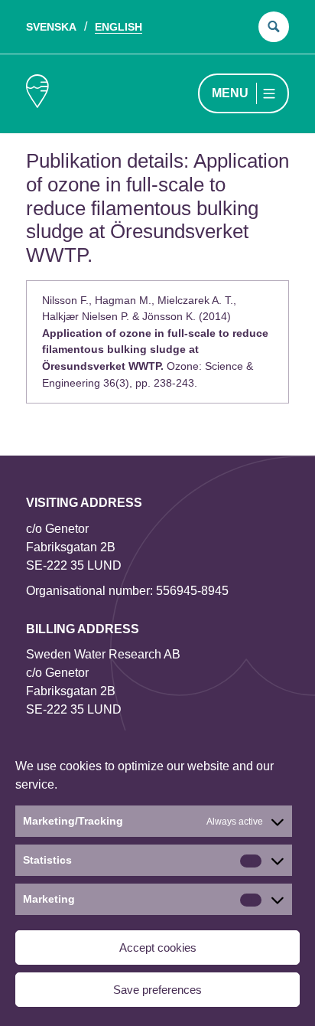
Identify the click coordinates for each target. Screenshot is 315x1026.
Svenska (51, 27)
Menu (230, 93)
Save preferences (157, 989)
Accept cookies (157, 947)
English (118, 27)
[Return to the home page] (37, 93)
